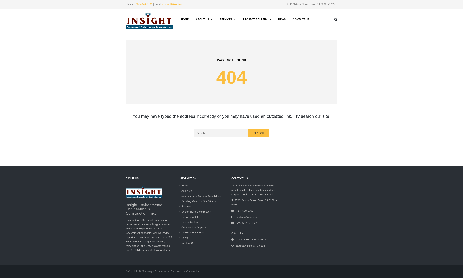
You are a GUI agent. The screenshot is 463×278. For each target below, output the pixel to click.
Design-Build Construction (196, 211)
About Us (202, 19)
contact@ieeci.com (173, 4)
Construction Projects (193, 227)
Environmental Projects (194, 232)
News (282, 19)
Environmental (189, 216)
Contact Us (301, 19)
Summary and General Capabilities (201, 195)
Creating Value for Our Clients (198, 201)
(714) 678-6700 (143, 4)
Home (185, 19)
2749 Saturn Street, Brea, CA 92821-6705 (311, 4)
